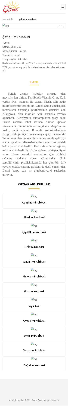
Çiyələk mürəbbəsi (34, 232)
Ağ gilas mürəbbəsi (34, 202)
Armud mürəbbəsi (34, 321)
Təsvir (34, 81)
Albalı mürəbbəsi (34, 217)
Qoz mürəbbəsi (34, 291)
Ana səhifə (7, 19)
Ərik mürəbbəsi (34, 247)
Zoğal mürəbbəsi (34, 365)
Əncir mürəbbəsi (34, 336)
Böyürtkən (34, 306)
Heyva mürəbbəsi (34, 276)
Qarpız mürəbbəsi (34, 350)
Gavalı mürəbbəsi (34, 262)
